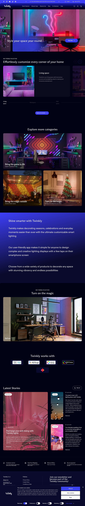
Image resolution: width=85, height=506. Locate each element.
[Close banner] (82, 487)
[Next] (58, 1)
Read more (8, 446)
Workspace (33, 103)
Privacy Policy (26, 480)
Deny (70, 497)
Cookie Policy (26, 482)
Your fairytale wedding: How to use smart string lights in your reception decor (73, 429)
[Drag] (42, 319)
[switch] (38, 503)
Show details (69, 503)
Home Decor (8, 394)
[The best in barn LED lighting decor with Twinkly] (57, 406)
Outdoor (55, 394)
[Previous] (26, 1)
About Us (5, 480)
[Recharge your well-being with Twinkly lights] (25, 421)
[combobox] (68, 1)
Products (55, 426)
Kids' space (58, 102)
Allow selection (70, 493)
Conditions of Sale (27, 484)
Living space (5, 102)
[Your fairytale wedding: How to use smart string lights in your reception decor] (57, 437)
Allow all (71, 488)
